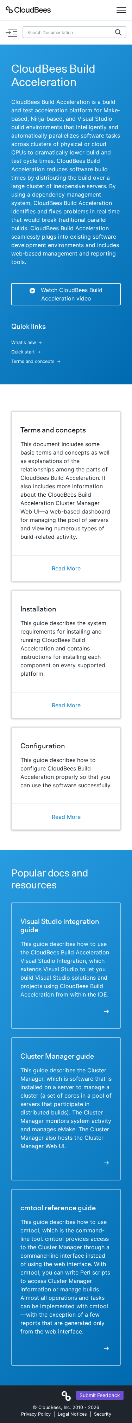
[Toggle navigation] (121, 9)
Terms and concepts (33, 361)
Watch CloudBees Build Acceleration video (71, 294)
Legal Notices (72, 1414)
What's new (23, 342)
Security (102, 1414)
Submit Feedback (100, 1395)
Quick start (23, 352)
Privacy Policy (36, 1414)
